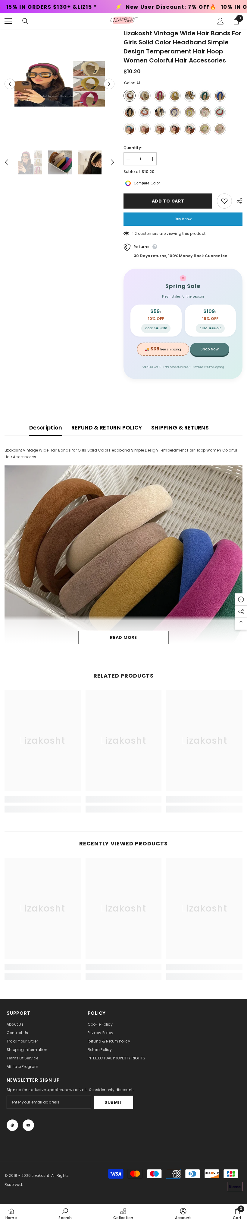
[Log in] (220, 21)
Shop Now (210, 349)
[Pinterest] (12, 1125)
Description (45, 427)
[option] (59, 84)
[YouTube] (28, 1125)
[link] (43, 799)
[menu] (8, 21)
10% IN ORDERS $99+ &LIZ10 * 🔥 (161, 7)
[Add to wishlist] (224, 201)
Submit (114, 1102)
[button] (10, 83)
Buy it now (183, 219)
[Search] (25, 21)
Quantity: (133, 147)
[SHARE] (237, 201)
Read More (123, 637)
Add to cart (166, 201)
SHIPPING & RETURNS (180, 427)
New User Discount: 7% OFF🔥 (62, 7)
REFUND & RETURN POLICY (106, 427)
